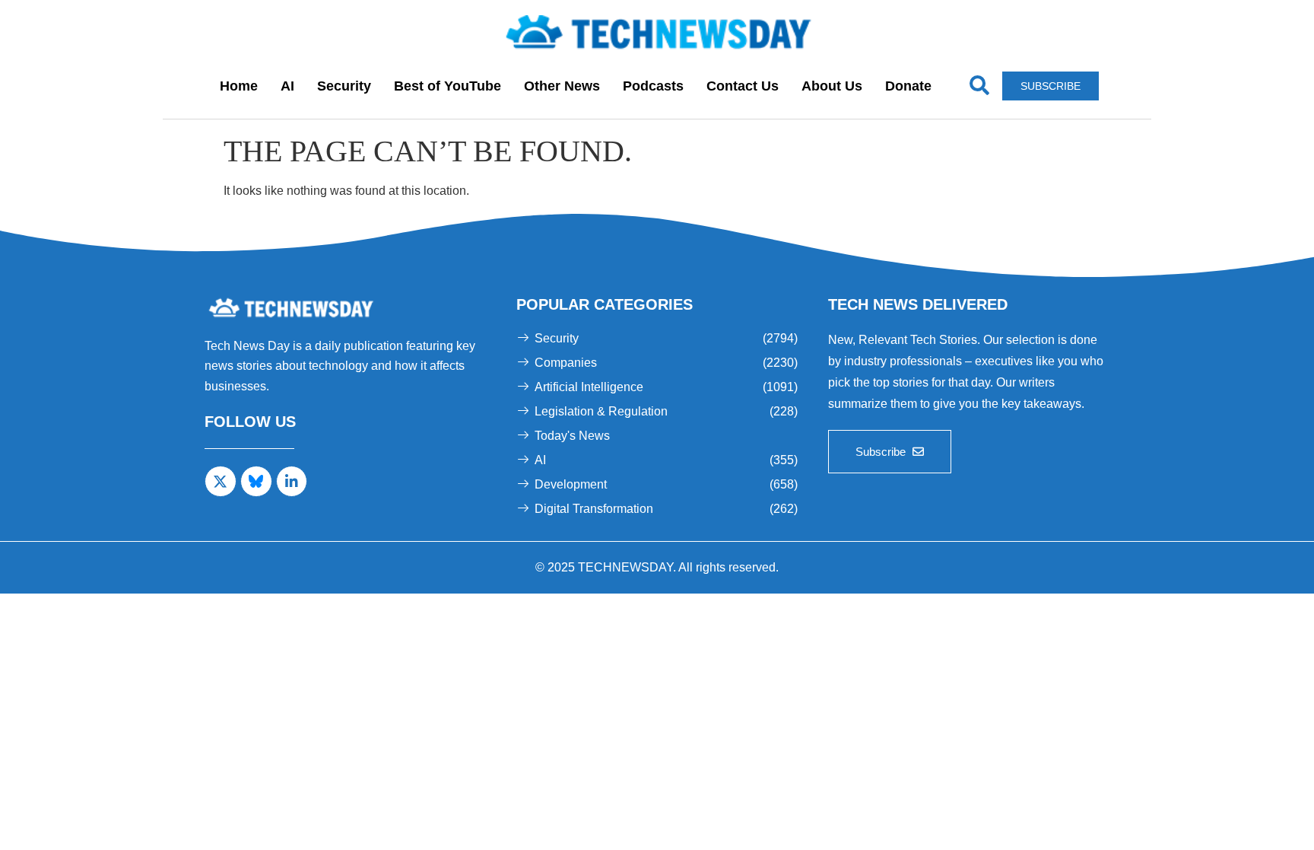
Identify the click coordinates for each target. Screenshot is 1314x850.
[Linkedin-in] (292, 482)
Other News (562, 86)
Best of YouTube (447, 86)
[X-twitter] (220, 482)
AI (287, 86)
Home (239, 86)
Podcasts (653, 86)
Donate (908, 86)
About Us (831, 86)
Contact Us (742, 86)
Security (344, 86)
